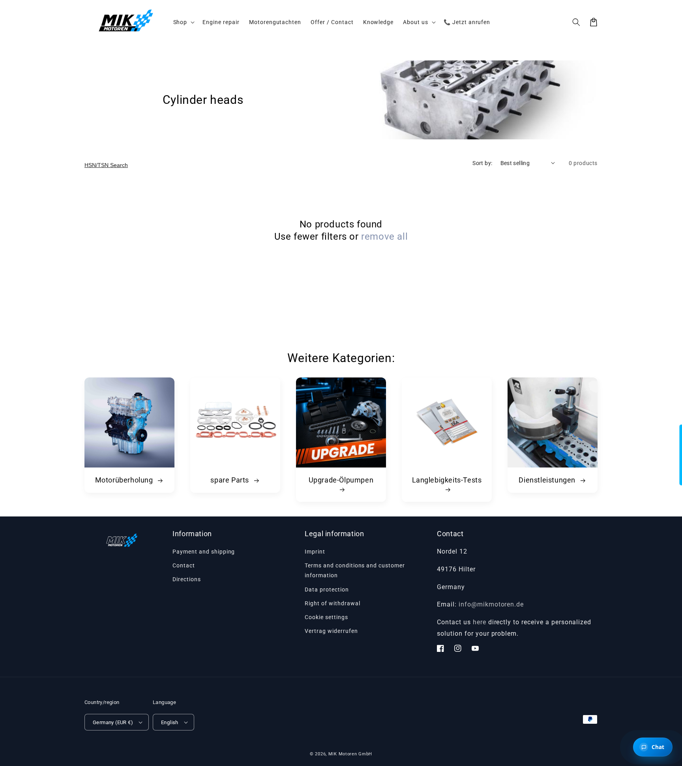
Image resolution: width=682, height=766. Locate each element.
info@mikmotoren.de (491, 604)
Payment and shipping (203, 551)
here (479, 622)
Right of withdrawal (332, 603)
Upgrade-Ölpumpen (341, 480)
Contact (183, 565)
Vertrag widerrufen (331, 631)
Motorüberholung (125, 480)
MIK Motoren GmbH (350, 754)
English (169, 722)
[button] (576, 22)
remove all (384, 236)
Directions (186, 579)
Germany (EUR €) (113, 722)
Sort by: (482, 163)
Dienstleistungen (548, 480)
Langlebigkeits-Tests (447, 480)
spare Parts (230, 480)
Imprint (315, 551)
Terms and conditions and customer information (355, 570)
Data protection (326, 589)
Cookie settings (326, 617)
